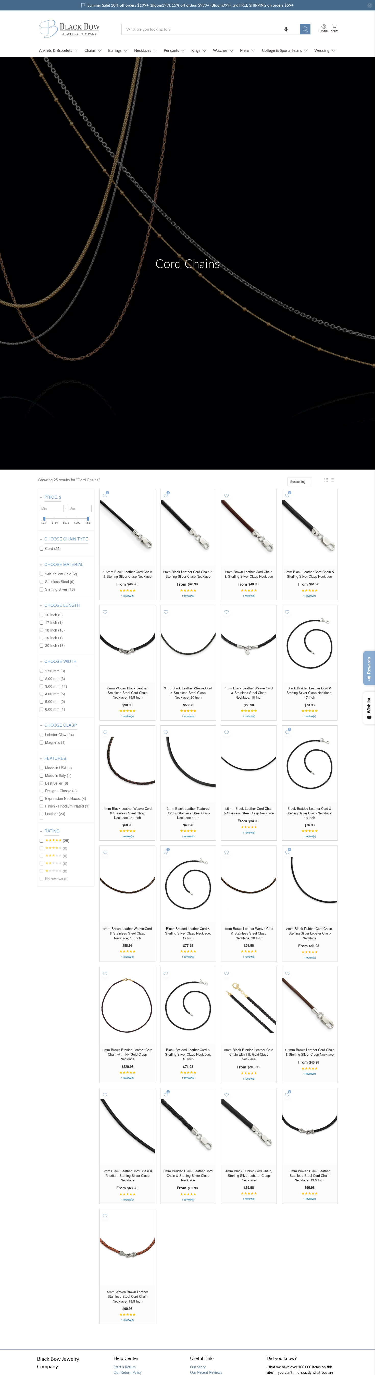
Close (187, 744)
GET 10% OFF (187, 727)
